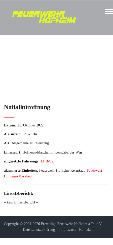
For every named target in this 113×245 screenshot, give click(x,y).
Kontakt (85, 230)
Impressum (67, 230)
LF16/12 (47, 161)
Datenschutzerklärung (39, 230)
